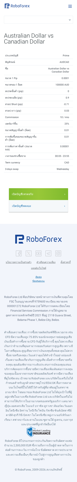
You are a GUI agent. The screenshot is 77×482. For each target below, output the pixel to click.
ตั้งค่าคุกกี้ (66, 262)
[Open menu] (70, 6)
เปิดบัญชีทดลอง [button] (21, 206)
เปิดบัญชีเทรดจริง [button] (22, 194)
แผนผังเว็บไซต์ (38, 268)
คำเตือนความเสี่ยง (46, 262)
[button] (17, 6)
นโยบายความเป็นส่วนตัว (18, 262)
